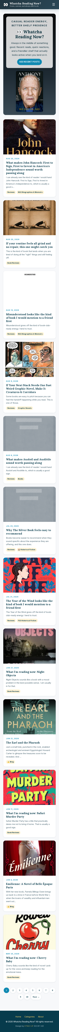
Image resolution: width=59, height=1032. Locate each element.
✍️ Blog (10, 762)
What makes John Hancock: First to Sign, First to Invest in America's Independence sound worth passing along (29, 168)
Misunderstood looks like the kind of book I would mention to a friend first (29, 318)
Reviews (11, 192)
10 (27, 997)
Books (20, 479)
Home (18, 1016)
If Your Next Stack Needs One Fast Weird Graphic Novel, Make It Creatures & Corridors (28, 389)
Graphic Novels (25, 408)
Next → (36, 997)
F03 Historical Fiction (27, 621)
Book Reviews (13, 263)
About (40, 1016)
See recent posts (29, 62)
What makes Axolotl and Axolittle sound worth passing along (28, 461)
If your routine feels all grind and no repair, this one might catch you (29, 245)
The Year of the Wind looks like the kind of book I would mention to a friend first (29, 604)
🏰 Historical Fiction (26, 550)
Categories (29, 1016)
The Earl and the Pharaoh (23, 742)
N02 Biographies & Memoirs (30, 192)
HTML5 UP (28, 1026)
